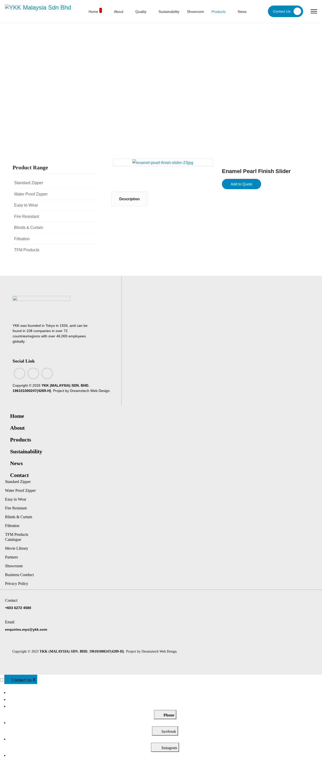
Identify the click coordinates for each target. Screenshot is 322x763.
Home (93, 12)
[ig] (33, 373)
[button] (92, 182)
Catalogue (13, 539)
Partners (11, 557)
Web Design (100, 391)
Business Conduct (19, 575)
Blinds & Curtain (28, 227)
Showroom (195, 12)
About (118, 12)
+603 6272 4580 (18, 608)
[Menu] (314, 11)
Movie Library (16, 548)
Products (219, 12)
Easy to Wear (26, 205)
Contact (19, 475)
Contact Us (282, 11)
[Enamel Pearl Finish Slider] (162, 162)
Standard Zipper (28, 183)
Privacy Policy (16, 583)
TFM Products (26, 250)
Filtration (22, 239)
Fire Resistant (26, 216)
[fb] (19, 373)
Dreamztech (79, 391)
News (242, 12)
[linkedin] (47, 373)
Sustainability (168, 12)
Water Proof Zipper (31, 194)
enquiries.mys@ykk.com (26, 629)
